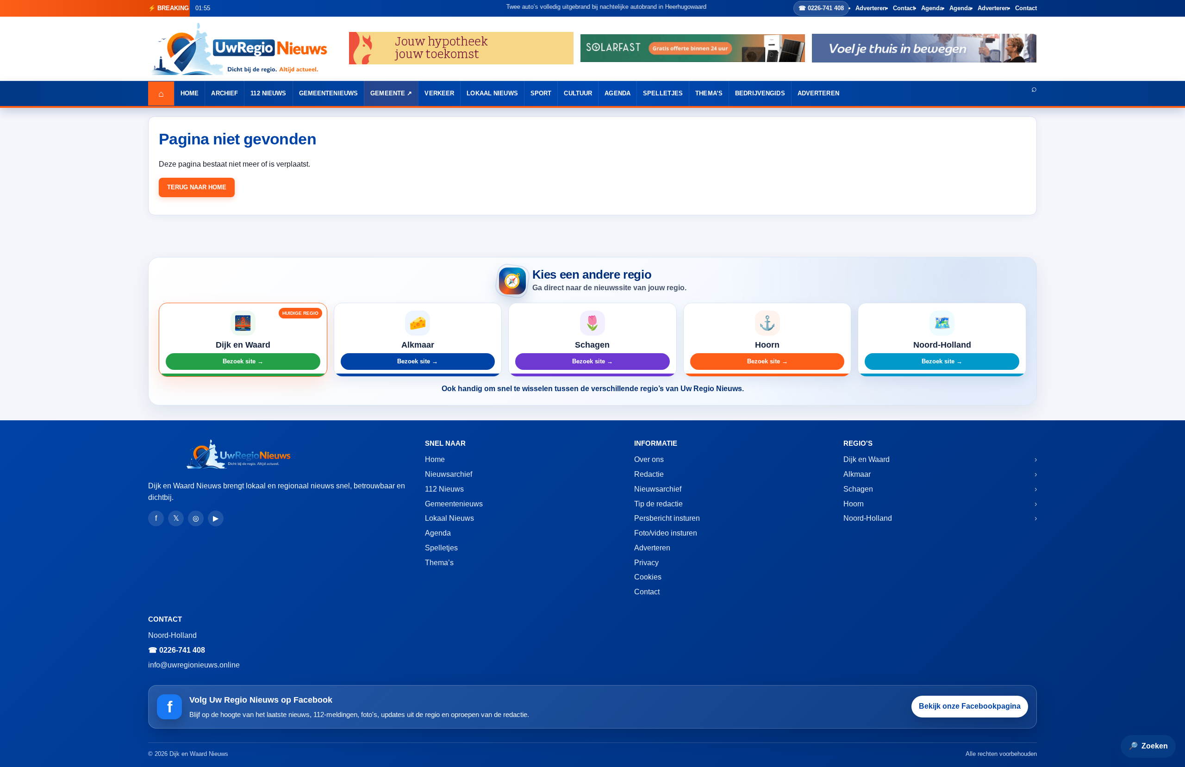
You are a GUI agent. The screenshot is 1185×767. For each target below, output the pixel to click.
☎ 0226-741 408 (821, 8)
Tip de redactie (658, 504)
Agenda (932, 8)
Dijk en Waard (866, 459)
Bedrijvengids (760, 93)
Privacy (646, 563)
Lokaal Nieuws (492, 93)
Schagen (858, 489)
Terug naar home (196, 187)
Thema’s (709, 93)
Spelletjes (663, 93)
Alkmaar (857, 474)
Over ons (649, 459)
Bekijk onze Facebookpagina (970, 706)
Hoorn (853, 504)
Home (190, 93)
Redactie (649, 474)
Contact (904, 8)
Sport (541, 93)
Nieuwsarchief (448, 474)
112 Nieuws (268, 93)
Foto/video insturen (665, 533)
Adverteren (870, 8)
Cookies (647, 577)
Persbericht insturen (667, 518)
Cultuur (578, 93)
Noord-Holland (867, 518)
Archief (224, 93)
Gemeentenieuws (328, 93)
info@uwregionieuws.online (194, 665)
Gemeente (387, 93)
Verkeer (439, 93)
